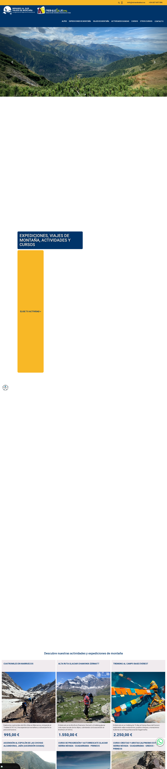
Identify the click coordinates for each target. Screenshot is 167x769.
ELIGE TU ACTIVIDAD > (30, 311)
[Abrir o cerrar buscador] (119, 3)
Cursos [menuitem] (134, 21)
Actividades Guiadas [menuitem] (120, 21)
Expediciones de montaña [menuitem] (80, 21)
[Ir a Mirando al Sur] (19, 10)
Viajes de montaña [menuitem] (101, 21)
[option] (83, 62)
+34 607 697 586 (155, 2)
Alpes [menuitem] (64, 21)
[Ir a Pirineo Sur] (54, 10)
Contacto (159, 21)
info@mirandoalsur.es (136, 2)
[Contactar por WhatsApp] (160, 742)
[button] (12, 62)
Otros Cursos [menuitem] (146, 21)
